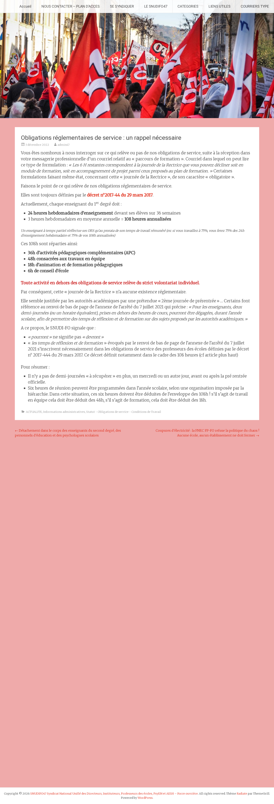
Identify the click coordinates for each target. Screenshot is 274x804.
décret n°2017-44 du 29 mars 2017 (120, 194)
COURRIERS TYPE (255, 6)
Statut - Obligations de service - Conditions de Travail (123, 412)
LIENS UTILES (219, 6)
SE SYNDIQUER (122, 6)
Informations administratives (64, 412)
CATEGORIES (188, 6)
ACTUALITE (34, 412)
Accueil (25, 6)
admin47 (64, 145)
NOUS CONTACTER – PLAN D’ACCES (71, 6)
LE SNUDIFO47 (155, 6)
